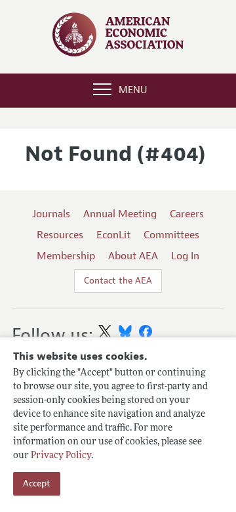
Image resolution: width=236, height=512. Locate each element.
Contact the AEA (118, 280)
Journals (51, 214)
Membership (66, 256)
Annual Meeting (120, 214)
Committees (171, 235)
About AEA (133, 256)
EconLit (113, 235)
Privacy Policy (61, 456)
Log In (185, 256)
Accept (36, 483)
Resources (60, 235)
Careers (187, 214)
